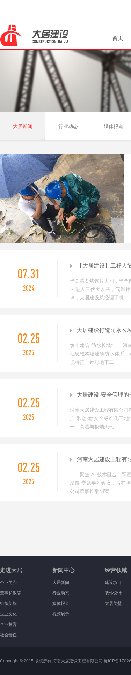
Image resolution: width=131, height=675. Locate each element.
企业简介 (8, 582)
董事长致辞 (10, 593)
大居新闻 (22, 126)
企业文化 (8, 614)
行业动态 (68, 126)
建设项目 (113, 582)
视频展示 (60, 614)
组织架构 (8, 603)
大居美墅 (113, 603)
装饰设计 (113, 593)
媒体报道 (60, 603)
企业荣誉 (8, 624)
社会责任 (8, 634)
